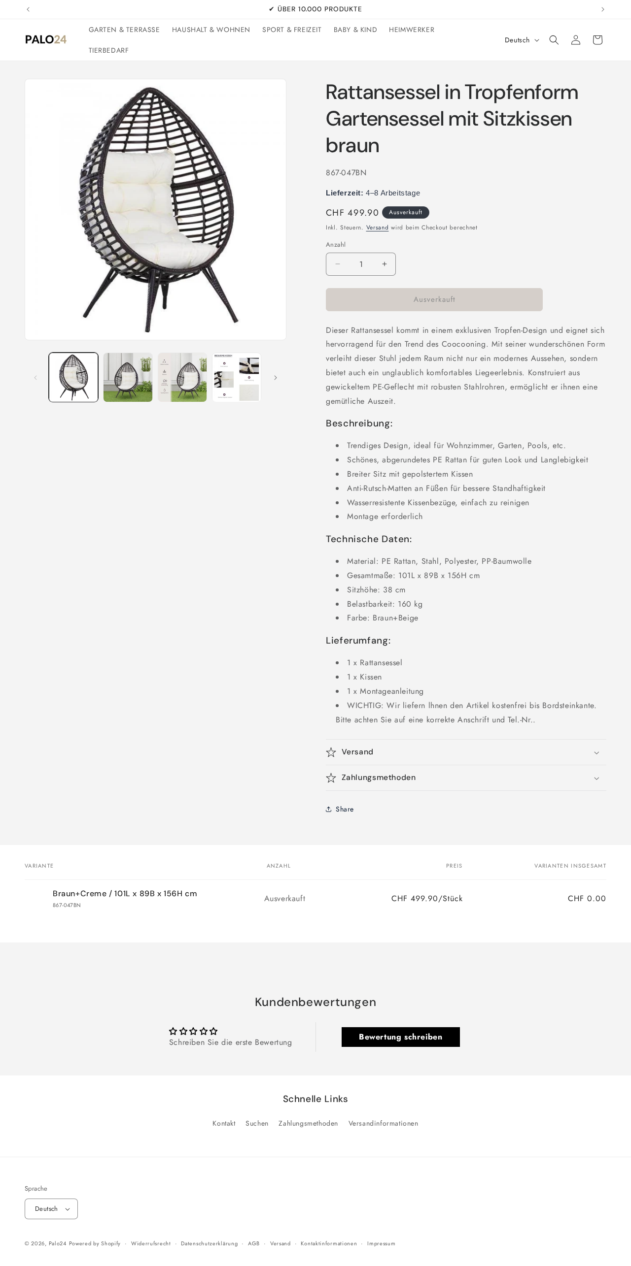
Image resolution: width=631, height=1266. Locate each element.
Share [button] (345, 809)
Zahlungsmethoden (308, 1123)
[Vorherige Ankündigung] (28, 9)
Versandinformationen (384, 1123)
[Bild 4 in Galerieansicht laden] (236, 377)
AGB (254, 1243)
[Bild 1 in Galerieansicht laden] (73, 377)
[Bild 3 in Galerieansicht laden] (182, 377)
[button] (554, 40)
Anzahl (336, 244)
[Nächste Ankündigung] (603, 9)
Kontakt (223, 1123)
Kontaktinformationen (329, 1243)
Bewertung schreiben (400, 1036)
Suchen (257, 1123)
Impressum (381, 1243)
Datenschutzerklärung (209, 1243)
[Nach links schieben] (35, 378)
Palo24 (58, 1243)
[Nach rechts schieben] (275, 378)
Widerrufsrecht (151, 1243)
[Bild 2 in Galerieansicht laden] (127, 377)
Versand (377, 227)
